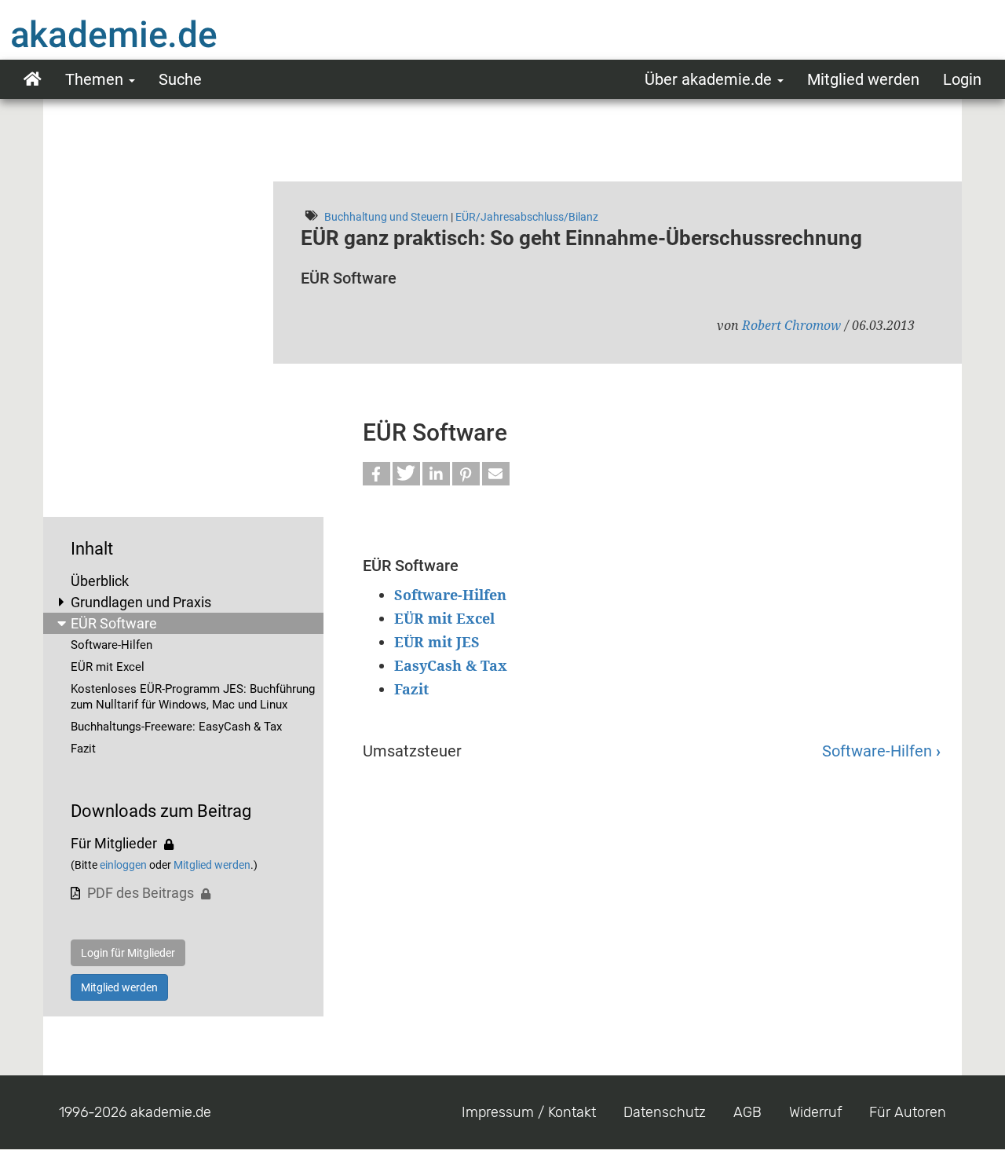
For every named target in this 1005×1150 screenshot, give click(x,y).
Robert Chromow (791, 325)
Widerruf (815, 1112)
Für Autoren (907, 1112)
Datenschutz (664, 1112)
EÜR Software (114, 623)
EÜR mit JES (437, 641)
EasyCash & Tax (450, 665)
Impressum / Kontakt (529, 1112)
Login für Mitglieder (128, 953)
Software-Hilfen (111, 645)
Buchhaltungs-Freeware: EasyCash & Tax (176, 727)
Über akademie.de (710, 79)
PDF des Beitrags (140, 892)
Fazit (83, 749)
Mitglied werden (863, 79)
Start (32, 79)
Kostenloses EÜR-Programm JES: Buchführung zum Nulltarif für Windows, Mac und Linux (193, 697)
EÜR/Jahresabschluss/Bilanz (526, 217)
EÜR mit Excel (107, 667)
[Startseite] (145, 34)
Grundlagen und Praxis (141, 602)
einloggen (123, 865)
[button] (376, 473)
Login (962, 79)
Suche (180, 79)
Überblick (100, 581)
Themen (96, 79)
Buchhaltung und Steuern (386, 217)
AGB (747, 1112)
